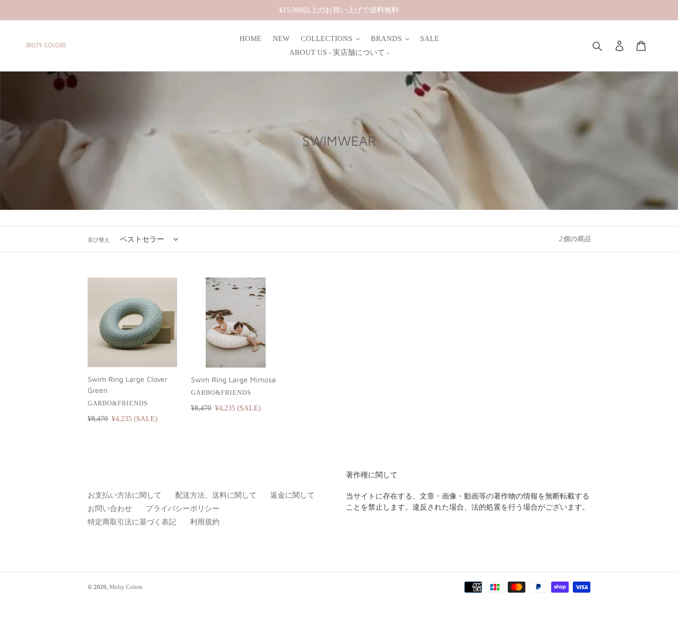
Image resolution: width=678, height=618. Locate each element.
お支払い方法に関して (124, 495)
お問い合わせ (110, 508)
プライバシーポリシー (183, 508)
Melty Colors (126, 586)
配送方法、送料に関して (215, 495)
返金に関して (292, 495)
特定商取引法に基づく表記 (132, 522)
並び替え (99, 240)
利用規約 (205, 522)
